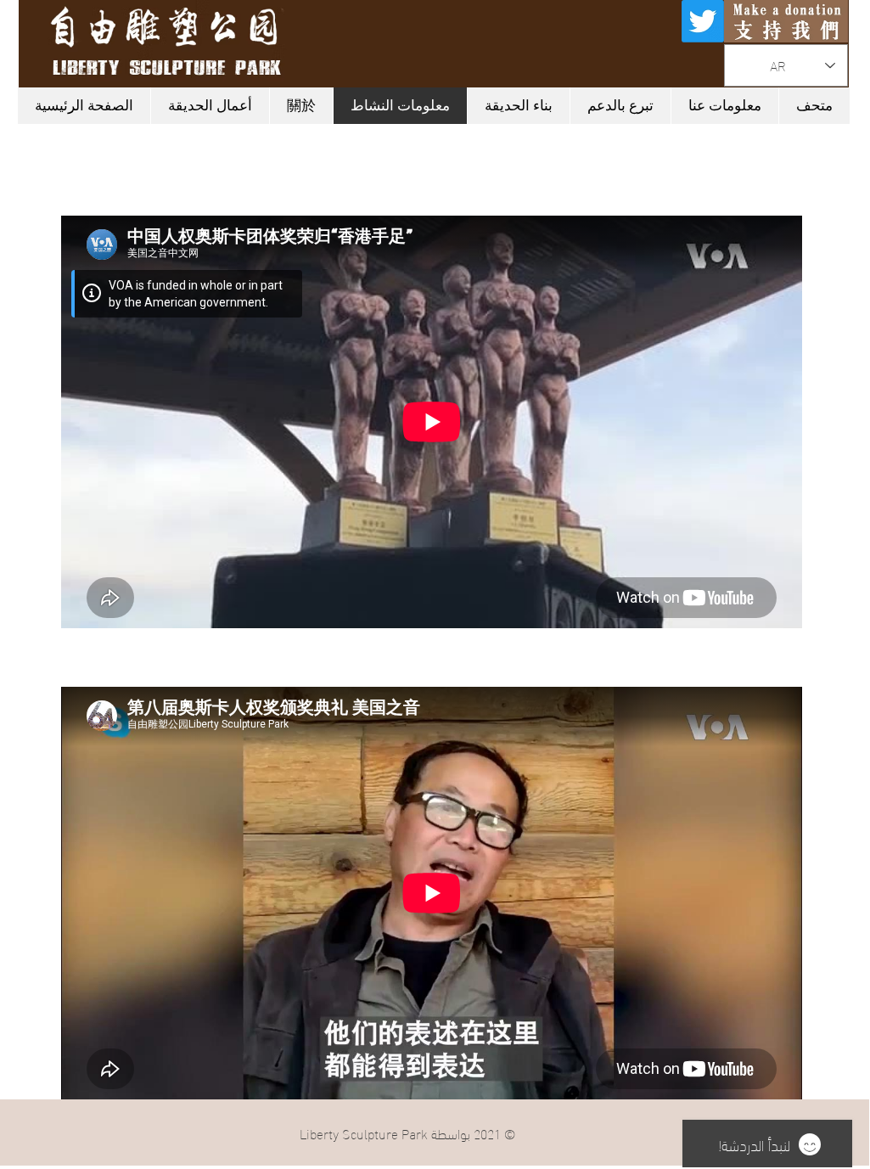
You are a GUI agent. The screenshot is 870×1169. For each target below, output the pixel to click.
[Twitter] (703, 21)
